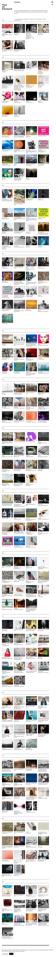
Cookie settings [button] (5, 954)
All (14, 19)
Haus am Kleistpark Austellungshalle (22, 19)
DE (52, 4)
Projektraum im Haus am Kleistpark (36, 19)
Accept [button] (11, 953)
